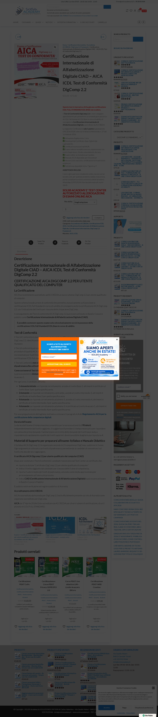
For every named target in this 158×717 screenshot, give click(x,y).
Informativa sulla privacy (54, 372)
